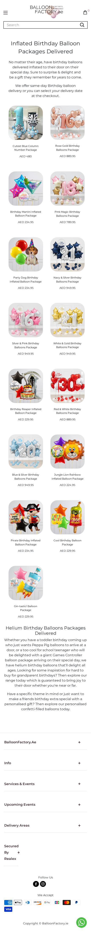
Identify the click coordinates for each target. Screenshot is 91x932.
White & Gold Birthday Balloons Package (67, 345)
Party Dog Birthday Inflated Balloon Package (25, 279)
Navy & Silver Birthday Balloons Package (67, 279)
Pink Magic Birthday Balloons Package (67, 213)
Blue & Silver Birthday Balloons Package (25, 476)
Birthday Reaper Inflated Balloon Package (25, 411)
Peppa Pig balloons (48, 645)
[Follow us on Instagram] (43, 884)
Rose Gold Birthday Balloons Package (67, 147)
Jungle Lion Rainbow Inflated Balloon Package (67, 476)
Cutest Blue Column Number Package (26, 148)
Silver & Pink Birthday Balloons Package (25, 345)
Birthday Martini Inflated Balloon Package (25, 213)
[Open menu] (5, 12)
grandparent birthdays (36, 675)
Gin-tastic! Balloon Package (25, 608)
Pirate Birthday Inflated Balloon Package (25, 542)
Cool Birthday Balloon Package (67, 542)
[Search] (82, 25)
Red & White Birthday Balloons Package (67, 411)
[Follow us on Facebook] (36, 884)
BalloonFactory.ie (55, 923)
